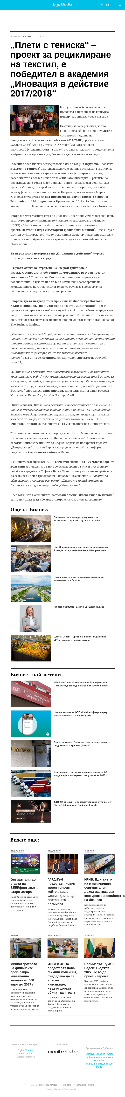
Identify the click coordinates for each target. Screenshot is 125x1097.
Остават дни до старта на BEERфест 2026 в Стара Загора (24, 885)
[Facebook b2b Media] (102, 5)
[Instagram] (107, 5)
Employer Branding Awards (99, 1053)
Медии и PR (17, 851)
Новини (89, 851)
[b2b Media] (62, 4)
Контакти (89, 1084)
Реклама (80, 1084)
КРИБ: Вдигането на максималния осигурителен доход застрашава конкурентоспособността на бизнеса (104, 889)
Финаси (15, 935)
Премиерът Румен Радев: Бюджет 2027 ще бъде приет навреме (99, 969)
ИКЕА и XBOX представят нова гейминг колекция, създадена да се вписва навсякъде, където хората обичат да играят (62, 978)
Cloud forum (25, 1053)
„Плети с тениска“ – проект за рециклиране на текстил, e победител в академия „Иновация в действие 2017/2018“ (60, 68)
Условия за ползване (49, 1084)
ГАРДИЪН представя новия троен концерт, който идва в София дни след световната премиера (61, 891)
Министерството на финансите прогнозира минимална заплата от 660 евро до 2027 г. (23, 973)
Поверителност (67, 1084)
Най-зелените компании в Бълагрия (99, 1058)
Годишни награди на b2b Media (99, 1065)
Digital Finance (25, 1050)
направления (65, 476)
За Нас (34, 1084)
